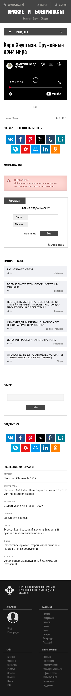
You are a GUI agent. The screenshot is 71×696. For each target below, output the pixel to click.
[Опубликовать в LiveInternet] (60, 139)
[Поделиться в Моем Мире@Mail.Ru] (35, 149)
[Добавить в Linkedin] (45, 149)
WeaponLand (16, 4)
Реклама (11, 669)
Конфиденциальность (52, 669)
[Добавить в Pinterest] (30, 139)
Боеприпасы (10, 486)
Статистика (12, 665)
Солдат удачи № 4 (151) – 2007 (23, 505)
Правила (47, 656)
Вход (9, 628)
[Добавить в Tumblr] (50, 139)
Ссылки (10, 677)
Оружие (8, 474)
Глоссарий (47, 642)
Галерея (8, 514)
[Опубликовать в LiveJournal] (15, 149)
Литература (9, 502)
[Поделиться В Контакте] (10, 139)
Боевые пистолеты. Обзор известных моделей (35, 287)
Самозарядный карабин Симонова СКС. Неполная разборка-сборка (35, 325)
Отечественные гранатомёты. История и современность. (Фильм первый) (35, 358)
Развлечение (48, 681)
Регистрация (14, 200)
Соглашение (48, 660)
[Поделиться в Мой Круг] (25, 149)
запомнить (30, 233)
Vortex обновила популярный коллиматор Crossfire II (30, 562)
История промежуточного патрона (35, 342)
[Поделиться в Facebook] (20, 139)
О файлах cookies (50, 673)
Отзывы (11, 673)
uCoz (55, 677)
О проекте (11, 660)
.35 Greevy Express (16, 517)
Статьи (7, 525)
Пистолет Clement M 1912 (20, 478)
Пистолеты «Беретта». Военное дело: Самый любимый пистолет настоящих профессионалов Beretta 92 (35, 306)
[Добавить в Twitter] (40, 139)
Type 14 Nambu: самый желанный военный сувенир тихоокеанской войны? (31, 531)
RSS (9, 685)
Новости (8, 556)
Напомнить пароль (56, 244)
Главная (11, 656)
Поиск (43, 4)
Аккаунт (63, 4)
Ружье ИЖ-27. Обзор (35, 271)
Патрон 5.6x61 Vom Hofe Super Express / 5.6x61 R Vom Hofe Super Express (35, 492)
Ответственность (50, 665)
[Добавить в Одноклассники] (55, 149)
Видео (7, 541)
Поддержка (48, 685)
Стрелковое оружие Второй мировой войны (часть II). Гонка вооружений (32, 547)
